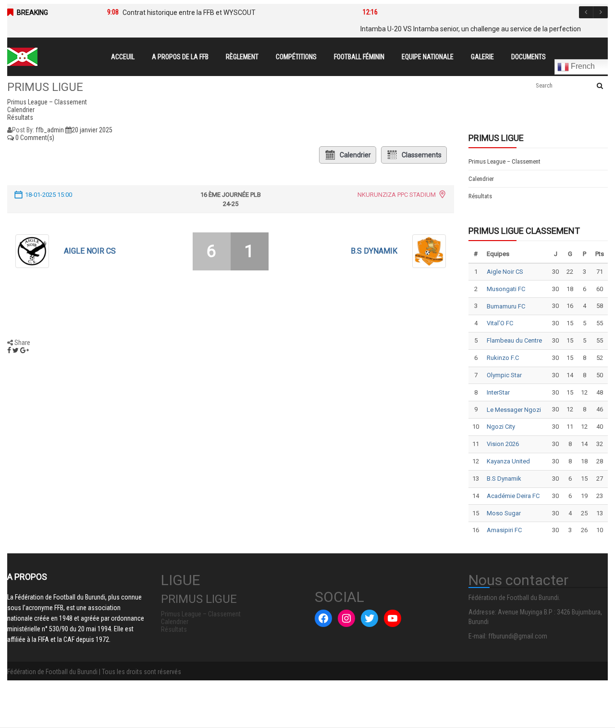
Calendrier (355, 155)
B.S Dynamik (374, 250)
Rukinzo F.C (503, 357)
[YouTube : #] (392, 618)
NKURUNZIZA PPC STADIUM (396, 195)
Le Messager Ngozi (514, 409)
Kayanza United (508, 461)
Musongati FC (506, 289)
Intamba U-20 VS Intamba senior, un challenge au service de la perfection (470, 29)
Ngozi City (501, 426)
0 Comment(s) (34, 137)
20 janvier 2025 (92, 130)
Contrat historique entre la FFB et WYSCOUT (189, 12)
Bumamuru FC (506, 306)
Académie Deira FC (513, 495)
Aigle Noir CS (90, 250)
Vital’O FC (500, 323)
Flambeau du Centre (514, 340)
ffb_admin (50, 130)
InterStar (498, 392)
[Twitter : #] (369, 618)
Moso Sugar (504, 513)
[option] (220, 12)
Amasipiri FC (504, 530)
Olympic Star (504, 375)
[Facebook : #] (323, 618)
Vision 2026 (503, 443)
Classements (422, 155)
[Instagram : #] (346, 618)
